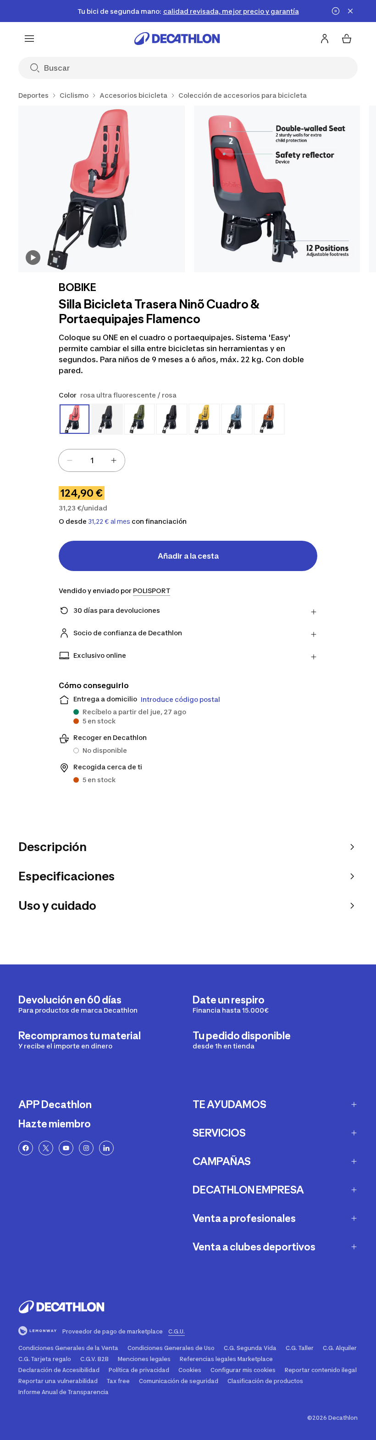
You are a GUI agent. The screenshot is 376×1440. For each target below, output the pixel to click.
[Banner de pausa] (335, 11)
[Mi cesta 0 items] (347, 39)
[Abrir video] (33, 257)
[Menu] (29, 39)
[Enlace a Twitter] (46, 1148)
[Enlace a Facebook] (25, 1148)
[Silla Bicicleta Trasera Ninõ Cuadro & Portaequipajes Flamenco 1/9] (101, 189)
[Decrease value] (70, 460)
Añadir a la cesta (188, 555)
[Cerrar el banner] (350, 11)
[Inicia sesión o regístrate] (325, 39)
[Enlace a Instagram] (86, 1148)
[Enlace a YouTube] (66, 1148)
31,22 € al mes (109, 521)
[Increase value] (114, 460)
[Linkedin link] (106, 1148)
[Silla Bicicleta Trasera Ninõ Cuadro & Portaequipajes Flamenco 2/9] (277, 189)
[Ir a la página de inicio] (177, 38)
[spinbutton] (92, 460)
